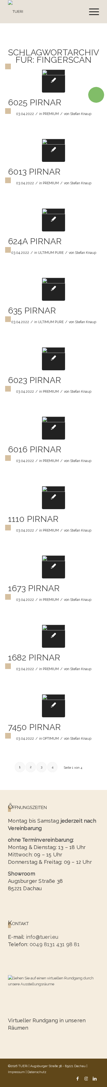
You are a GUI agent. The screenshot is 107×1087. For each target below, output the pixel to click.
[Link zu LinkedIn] (94, 1078)
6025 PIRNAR (34, 102)
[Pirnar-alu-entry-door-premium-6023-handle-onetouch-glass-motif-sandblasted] (53, 358)
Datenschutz (36, 1072)
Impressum (16, 1072)
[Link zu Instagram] (86, 1078)
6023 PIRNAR (34, 380)
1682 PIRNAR (34, 657)
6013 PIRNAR (34, 172)
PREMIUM (51, 114)
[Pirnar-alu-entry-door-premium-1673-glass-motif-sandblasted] (53, 566)
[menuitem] (91, 11)
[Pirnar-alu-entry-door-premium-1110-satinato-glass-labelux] (53, 497)
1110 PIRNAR (33, 519)
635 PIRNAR (32, 310)
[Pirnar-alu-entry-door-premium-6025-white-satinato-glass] (53, 81)
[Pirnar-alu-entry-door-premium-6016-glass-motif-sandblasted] (53, 428)
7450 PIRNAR (34, 727)
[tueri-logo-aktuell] (44, 11)
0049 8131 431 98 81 (55, 944)
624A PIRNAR (35, 241)
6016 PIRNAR (34, 449)
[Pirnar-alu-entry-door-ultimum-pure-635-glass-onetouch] (53, 289)
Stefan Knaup (80, 114)
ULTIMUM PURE (51, 253)
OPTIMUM (51, 739)
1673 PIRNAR (34, 588)
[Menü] (91, 11)
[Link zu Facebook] (77, 1078)
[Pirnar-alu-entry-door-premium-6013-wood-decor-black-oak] (53, 150)
